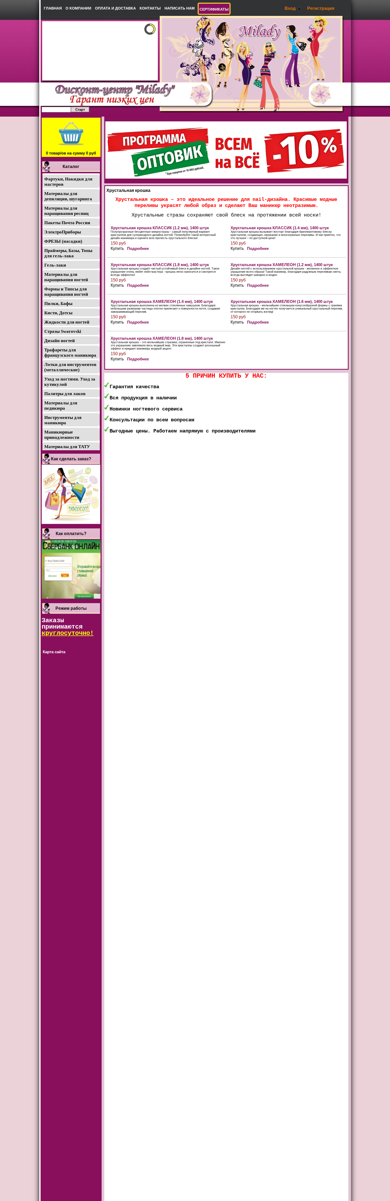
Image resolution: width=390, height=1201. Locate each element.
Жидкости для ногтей (66, 322)
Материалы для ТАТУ (67, 446)
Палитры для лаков (64, 393)
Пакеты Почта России (67, 222)
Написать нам (179, 8)
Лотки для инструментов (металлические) (70, 367)
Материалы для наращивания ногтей (66, 277)
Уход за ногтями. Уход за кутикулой (69, 382)
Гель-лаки (55, 265)
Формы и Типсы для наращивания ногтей (66, 291)
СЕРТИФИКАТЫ (214, 9)
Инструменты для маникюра (62, 420)
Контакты (150, 8)
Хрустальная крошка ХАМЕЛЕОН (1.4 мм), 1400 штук (162, 301)
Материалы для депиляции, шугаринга (68, 196)
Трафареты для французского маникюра (70, 352)
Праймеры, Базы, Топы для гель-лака (68, 253)
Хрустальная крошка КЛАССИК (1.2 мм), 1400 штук (160, 228)
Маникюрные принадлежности (61, 435)
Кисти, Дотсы (58, 312)
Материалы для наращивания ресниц (66, 211)
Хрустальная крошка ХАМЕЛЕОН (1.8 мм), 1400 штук (162, 338)
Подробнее (138, 248)
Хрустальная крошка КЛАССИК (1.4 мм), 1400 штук (280, 228)
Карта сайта (54, 652)
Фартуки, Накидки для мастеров (68, 181)
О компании (78, 8)
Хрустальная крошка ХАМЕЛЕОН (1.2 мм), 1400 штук (282, 264)
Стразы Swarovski (62, 331)
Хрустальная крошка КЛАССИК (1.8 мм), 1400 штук (160, 264)
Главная (53, 8)
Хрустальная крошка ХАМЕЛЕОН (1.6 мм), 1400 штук (282, 301)
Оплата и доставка (115, 8)
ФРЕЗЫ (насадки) (63, 241)
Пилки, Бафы (58, 303)
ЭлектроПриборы (62, 232)
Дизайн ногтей (59, 340)
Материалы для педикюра (60, 405)
